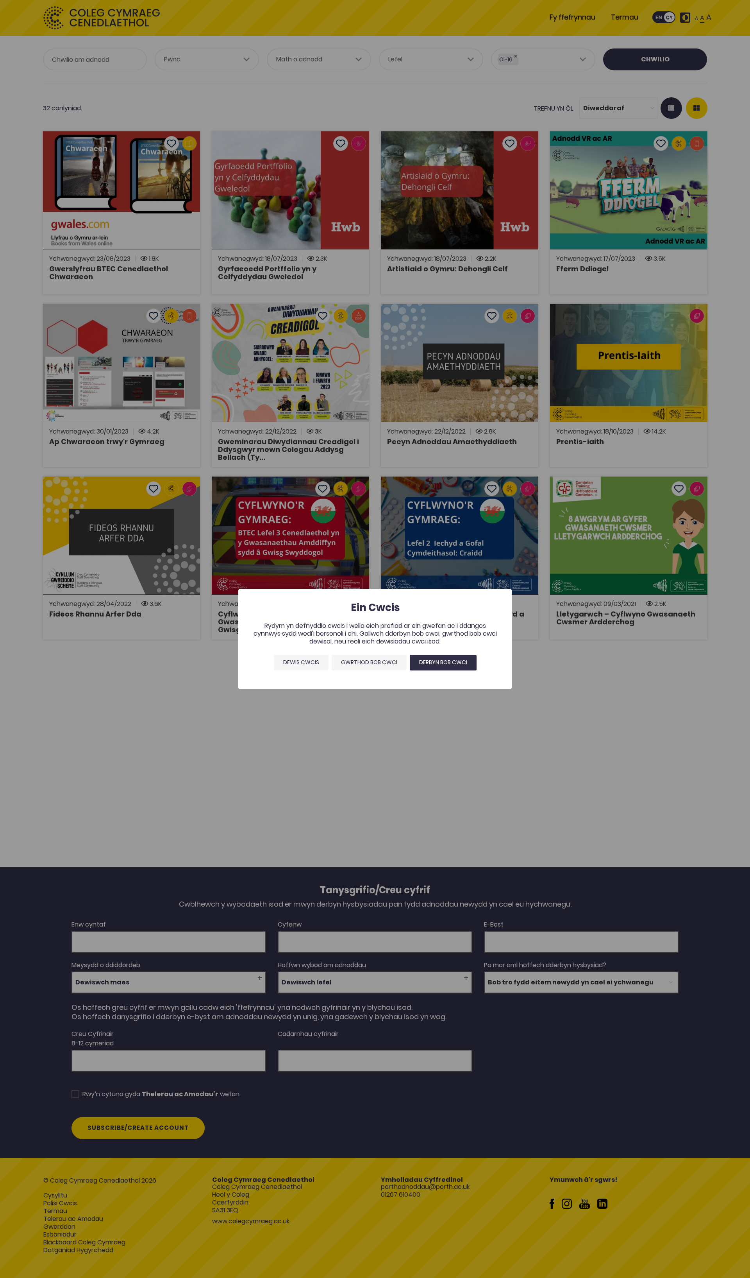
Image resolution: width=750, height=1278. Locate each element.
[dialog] (375, 639)
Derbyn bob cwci (443, 662)
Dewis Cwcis (301, 662)
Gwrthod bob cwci (369, 662)
